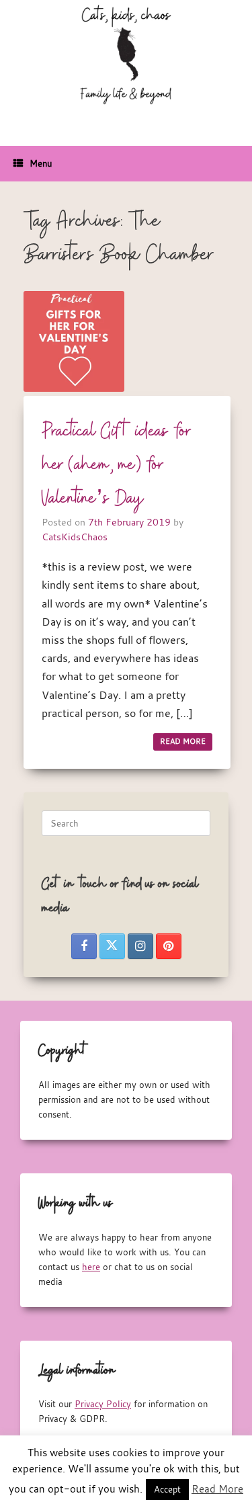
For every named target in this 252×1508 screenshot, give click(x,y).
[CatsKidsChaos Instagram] (140, 946)
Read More (217, 1488)
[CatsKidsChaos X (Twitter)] (112, 946)
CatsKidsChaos (75, 536)
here (91, 1267)
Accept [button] (167, 1489)
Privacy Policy (103, 1404)
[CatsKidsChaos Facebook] (84, 946)
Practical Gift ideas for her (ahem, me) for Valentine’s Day (116, 465)
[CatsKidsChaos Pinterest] (168, 946)
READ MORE (183, 741)
